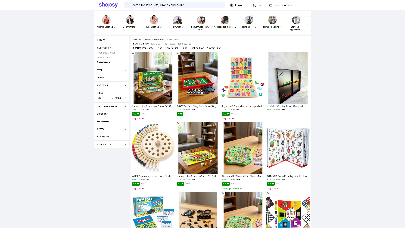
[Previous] (97, 24)
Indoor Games (159, 39)
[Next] (307, 24)
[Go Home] (111, 5)
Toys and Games (146, 39)
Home (135, 39)
